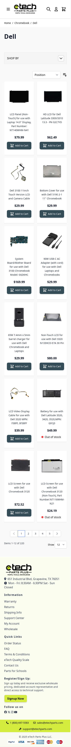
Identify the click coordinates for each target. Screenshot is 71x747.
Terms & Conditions (17, 654)
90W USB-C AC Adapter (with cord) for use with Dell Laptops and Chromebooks (52, 266)
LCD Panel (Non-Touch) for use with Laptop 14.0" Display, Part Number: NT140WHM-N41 (19, 122)
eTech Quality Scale (16, 660)
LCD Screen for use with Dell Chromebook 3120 (19, 487)
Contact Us (11, 665)
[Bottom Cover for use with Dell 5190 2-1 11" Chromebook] (52, 172)
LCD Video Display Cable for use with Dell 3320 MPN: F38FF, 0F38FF (19, 417)
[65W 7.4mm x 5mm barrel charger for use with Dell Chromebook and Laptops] (19, 317)
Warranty (10, 601)
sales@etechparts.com (50, 722)
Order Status (12, 643)
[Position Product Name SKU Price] (46, 75)
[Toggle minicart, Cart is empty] (64, 9)
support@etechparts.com (37, 729)
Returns (9, 607)
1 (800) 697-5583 (19, 722)
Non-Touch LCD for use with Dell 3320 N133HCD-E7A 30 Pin (52, 339)
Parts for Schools (15, 671)
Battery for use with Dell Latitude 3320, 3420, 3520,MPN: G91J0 (51, 417)
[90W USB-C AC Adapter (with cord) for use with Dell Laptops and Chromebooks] (52, 241)
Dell (35, 23)
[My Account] (56, 9)
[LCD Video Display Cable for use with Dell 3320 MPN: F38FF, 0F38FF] (19, 393)
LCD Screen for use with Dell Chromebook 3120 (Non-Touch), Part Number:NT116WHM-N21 (52, 493)
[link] (14, 533)
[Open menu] (8, 9)
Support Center (14, 618)
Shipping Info (13, 612)
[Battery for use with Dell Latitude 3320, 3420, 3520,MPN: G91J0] (52, 393)
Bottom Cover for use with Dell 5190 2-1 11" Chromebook (52, 194)
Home (7, 23)
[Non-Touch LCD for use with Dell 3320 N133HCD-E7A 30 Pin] (52, 317)
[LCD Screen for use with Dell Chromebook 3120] (19, 466)
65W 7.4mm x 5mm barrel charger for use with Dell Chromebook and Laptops (19, 343)
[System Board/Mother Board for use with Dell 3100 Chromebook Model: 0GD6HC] (19, 241)
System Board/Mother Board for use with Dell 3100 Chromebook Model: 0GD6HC (19, 266)
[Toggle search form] (48, 9)
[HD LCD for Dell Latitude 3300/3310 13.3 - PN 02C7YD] (52, 96)
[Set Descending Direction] (65, 75)
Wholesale (11, 629)
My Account (11, 623)
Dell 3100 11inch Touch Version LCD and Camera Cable (19, 194)
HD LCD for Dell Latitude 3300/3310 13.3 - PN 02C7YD (52, 118)
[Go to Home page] (25, 8)
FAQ (6, 649)
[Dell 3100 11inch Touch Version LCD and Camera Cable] (19, 172)
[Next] (57, 533)
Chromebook (21, 23)
